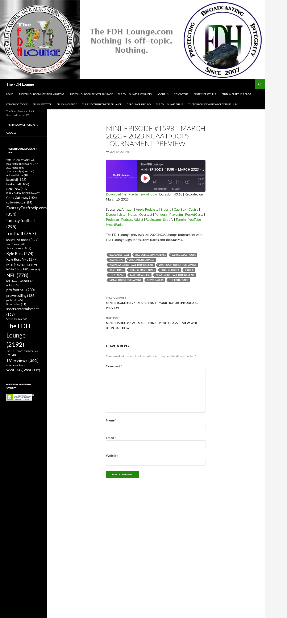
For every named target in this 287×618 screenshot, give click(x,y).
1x (179, 181)
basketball (116, 269)
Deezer (111, 214)
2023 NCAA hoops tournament (177, 264)
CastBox (180, 209)
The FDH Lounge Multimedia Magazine (41, 94)
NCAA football (17, 269)
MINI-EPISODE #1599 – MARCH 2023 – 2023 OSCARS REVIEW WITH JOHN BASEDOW (152, 323)
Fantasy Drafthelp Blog (236, 94)
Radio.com (153, 219)
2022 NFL (31, 163)
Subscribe (160, 189)
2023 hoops (116, 259)
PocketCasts (194, 214)
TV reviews (22, 360)
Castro (193, 209)
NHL (29, 281)
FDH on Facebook (17, 104)
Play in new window (142, 194)
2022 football (15, 163)
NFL (17, 275)
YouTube (194, 219)
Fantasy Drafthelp (205, 94)
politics (12, 285)
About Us (163, 94)
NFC (35, 269)
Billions (34, 193)
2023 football (15, 167)
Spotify (168, 219)
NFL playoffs (15, 281)
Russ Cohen (16, 304)
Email (111, 438)
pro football (20, 289)
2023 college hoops (184, 254)
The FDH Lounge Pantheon (22, 351)
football (21, 233)
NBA (29, 265)
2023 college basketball (150, 254)
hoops (189, 269)
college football (19, 202)
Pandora (161, 214)
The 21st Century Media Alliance (101, 104)
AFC (29, 171)
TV (11, 355)
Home (9, 94)
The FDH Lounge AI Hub (169, 104)
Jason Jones (18, 248)
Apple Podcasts (147, 209)
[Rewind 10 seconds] (171, 182)
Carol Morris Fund (139, 104)
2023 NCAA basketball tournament (131, 264)
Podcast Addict (132, 219)
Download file (116, 194)
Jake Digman (15, 244)
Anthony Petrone (17, 175)
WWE (14, 370)
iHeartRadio (115, 224)
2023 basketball (119, 254)
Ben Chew (17, 189)
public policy (14, 300)
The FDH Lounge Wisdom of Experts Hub (212, 104)
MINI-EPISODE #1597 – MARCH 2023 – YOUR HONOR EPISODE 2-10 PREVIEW (152, 303)
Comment (114, 366)
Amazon (127, 209)
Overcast (145, 214)
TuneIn (181, 219)
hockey (13, 240)
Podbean (112, 219)
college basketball (142, 269)
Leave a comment (121, 151)
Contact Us (181, 94)
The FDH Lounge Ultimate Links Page (91, 94)
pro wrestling (21, 295)
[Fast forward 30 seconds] (191, 182)
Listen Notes (127, 214)
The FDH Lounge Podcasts (22, 124)
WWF (32, 370)
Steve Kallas (155, 280)
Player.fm (176, 214)
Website (112, 455)
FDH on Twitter (42, 104)
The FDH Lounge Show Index (135, 94)
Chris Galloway (21, 197)
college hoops (170, 269)
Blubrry (166, 209)
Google (11, 132)
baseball (16, 179)
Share (176, 189)
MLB (14, 265)
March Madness (140, 275)
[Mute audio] (159, 182)
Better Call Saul (17, 192)
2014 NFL (27, 160)
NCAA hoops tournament (125, 280)
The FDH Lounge (20, 84)
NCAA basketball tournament (175, 275)
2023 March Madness (141, 259)
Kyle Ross (19, 253)
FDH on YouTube (67, 104)
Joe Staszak (116, 275)
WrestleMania (15, 365)
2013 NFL (13, 160)
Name (111, 420)
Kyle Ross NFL (21, 259)
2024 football (15, 171)
